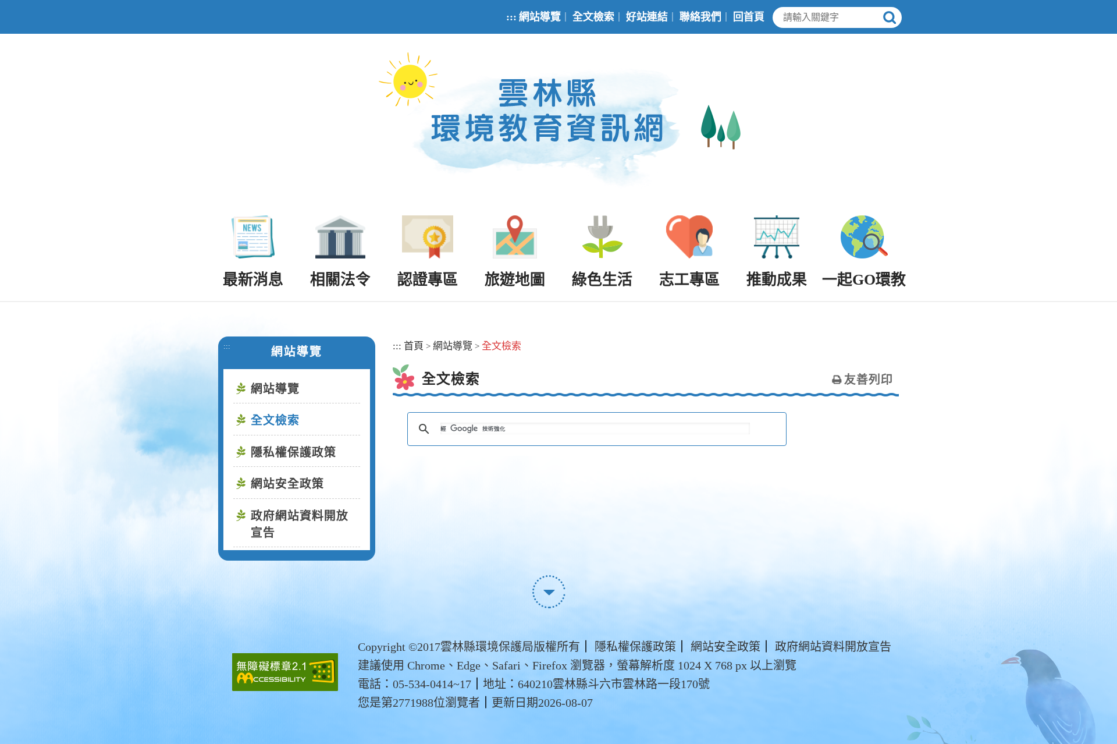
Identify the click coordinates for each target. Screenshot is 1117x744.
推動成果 (776, 279)
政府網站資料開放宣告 (299, 524)
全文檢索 (593, 17)
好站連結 (647, 17)
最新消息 (253, 279)
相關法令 (340, 279)
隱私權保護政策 (293, 452)
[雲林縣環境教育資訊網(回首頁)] (559, 124)
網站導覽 (540, 17)
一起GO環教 (864, 279)
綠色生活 (602, 279)
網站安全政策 (287, 483)
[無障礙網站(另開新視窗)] (285, 672)
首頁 (414, 346)
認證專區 (427, 279)
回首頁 (748, 17)
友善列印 (868, 379)
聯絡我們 (700, 17)
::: (511, 17)
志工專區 (689, 279)
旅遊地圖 (515, 279)
